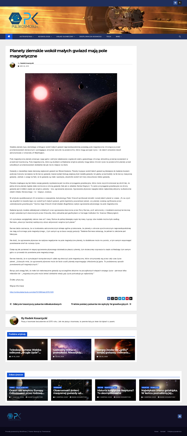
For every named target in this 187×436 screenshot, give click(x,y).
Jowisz (12, 387)
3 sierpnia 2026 (105, 397)
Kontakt (162, 431)
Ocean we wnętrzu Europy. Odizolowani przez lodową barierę (26, 393)
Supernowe (57, 387)
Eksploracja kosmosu (91, 37)
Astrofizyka (26, 37)
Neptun (100, 387)
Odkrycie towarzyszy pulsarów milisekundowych (37, 304)
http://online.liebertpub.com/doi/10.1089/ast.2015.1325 (32, 292)
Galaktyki (145, 387)
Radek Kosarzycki (27, 63)
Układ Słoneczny (65, 37)
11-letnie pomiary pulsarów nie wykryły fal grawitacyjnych (99, 304)
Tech (108, 37)
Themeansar (46, 431)
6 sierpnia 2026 (17, 397)
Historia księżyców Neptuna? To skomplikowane (115, 392)
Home (156, 431)
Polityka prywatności (175, 431)
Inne (118, 37)
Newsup (36, 431)
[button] (180, 36)
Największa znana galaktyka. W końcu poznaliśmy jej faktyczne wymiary (159, 393)
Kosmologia (44, 37)
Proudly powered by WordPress (16, 431)
